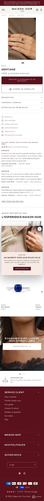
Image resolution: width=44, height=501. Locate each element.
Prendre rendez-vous (22, 268)
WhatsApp (38, 496)
